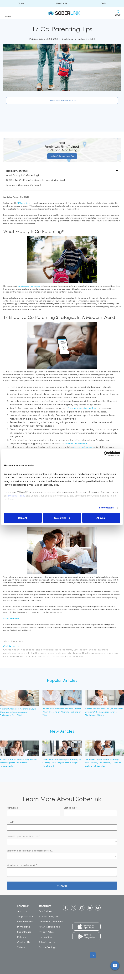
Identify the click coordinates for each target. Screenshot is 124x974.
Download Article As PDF (62, 100)
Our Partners (45, 911)
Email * (10, 822)
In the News (23, 926)
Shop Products (25, 916)
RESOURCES (45, 906)
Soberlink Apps (47, 942)
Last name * (70, 807)
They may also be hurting (82, 408)
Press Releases (24, 921)
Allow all (101, 518)
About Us (22, 911)
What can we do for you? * (22, 865)
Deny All (22, 518)
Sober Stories (24, 931)
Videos (21, 947)
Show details (106, 507)
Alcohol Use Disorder (76, 443)
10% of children (24, 203)
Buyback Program (48, 916)
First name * (13, 807)
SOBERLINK (23, 906)
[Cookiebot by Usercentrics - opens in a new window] (106, 453)
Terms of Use (45, 937)
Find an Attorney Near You (62, 156)
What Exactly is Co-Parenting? (22, 175)
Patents (21, 937)
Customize (60, 518)
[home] (64, 13)
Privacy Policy (46, 931)
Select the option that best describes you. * (31, 850)
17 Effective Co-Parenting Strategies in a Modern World (36, 180)
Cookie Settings (47, 947)
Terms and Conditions (50, 921)
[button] (8, 12)
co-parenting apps (83, 447)
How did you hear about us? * (23, 836)
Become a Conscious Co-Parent (23, 184)
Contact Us (23, 942)
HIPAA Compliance (49, 926)
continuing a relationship (29, 286)
